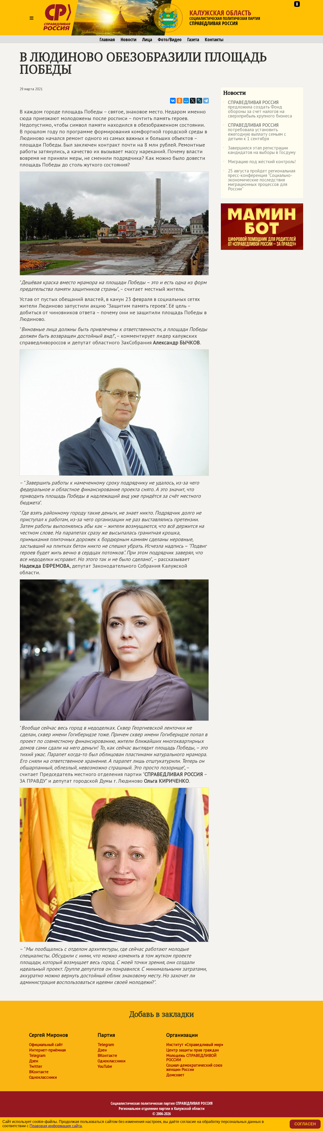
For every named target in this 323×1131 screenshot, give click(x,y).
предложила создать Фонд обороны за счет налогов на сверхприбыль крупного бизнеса (257, 109)
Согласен (305, 1124)
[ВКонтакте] (173, 100)
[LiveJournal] (199, 100)
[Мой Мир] (186, 100)
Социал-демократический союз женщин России (194, 1067)
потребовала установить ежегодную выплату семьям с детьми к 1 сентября (254, 132)
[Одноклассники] (179, 100)
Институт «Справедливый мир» (194, 1044)
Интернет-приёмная (47, 1050)
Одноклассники (43, 1077)
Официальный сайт (46, 1044)
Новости (128, 39)
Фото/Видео (170, 39)
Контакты (214, 39)
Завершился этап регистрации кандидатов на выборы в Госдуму (259, 150)
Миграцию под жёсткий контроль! (259, 162)
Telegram (37, 1055)
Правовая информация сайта (56, 1126)
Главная (107, 39)
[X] (193, 100)
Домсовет (175, 1075)
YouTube (105, 1066)
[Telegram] (206, 100)
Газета (193, 39)
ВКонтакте (38, 1072)
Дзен (33, 1061)
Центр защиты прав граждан (192, 1050)
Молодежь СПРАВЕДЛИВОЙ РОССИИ (191, 1057)
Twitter (35, 1066)
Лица (147, 39)
